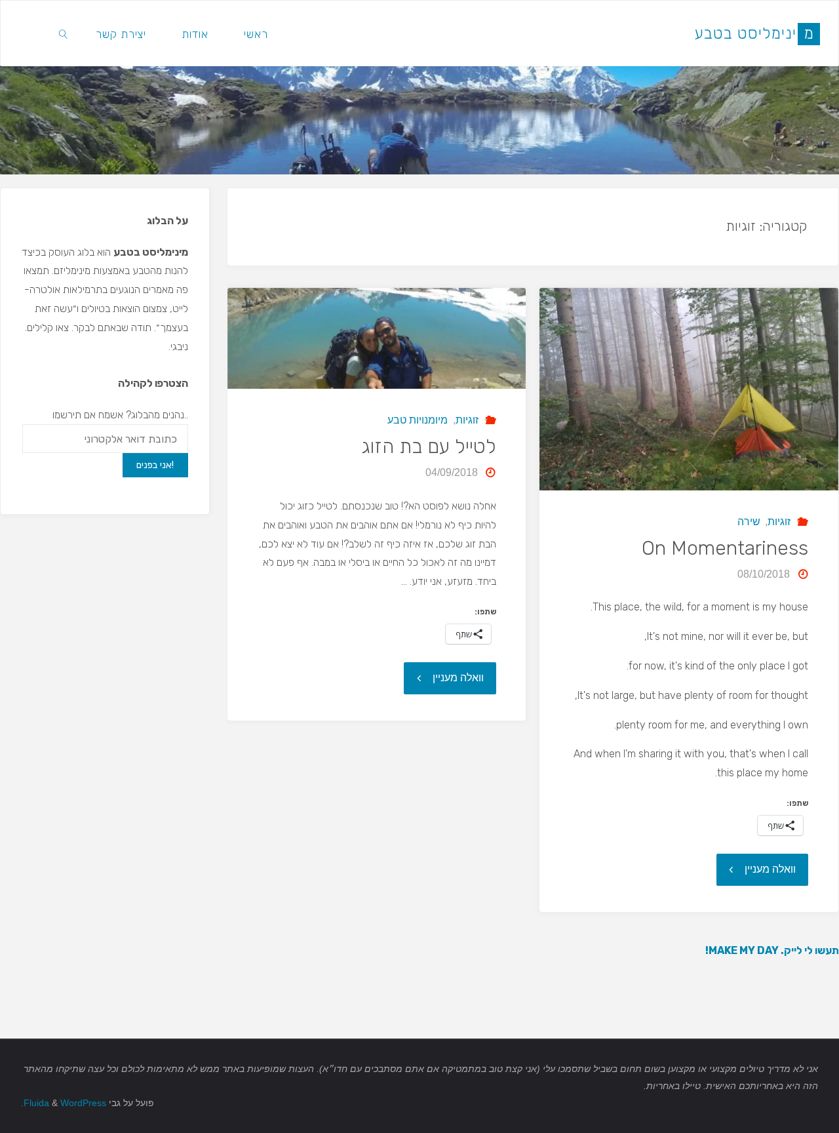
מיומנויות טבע (417, 420)
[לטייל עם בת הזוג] (376, 338)
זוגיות (779, 521)
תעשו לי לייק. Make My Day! (772, 950)
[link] (63, 33)
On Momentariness (725, 548)
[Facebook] (33, 34)
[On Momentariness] (688, 389)
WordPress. (63, 1103)
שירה (748, 521)
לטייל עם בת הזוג (429, 446)
